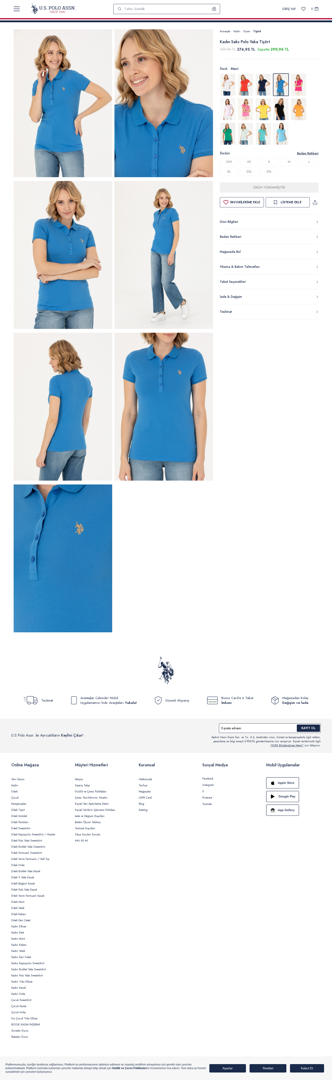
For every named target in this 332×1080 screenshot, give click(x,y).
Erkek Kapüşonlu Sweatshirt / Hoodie (33, 834)
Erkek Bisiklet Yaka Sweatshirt (28, 847)
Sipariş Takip (82, 785)
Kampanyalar (18, 804)
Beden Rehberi (307, 153)
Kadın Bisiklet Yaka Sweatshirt (28, 969)
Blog (141, 804)
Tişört (257, 31)
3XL (269, 171)
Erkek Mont (17, 902)
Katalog (143, 810)
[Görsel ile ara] (214, 9)
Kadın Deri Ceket (21, 957)
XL (229, 171)
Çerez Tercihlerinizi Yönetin (91, 798)
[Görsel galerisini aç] (63, 104)
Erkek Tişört (18, 810)
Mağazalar (145, 792)
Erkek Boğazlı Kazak (23, 883)
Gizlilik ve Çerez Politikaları (91, 792)
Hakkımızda (145, 779)
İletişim (79, 779)
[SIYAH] (281, 109)
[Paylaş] (315, 202)
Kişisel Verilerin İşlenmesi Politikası (95, 810)
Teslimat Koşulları (85, 828)
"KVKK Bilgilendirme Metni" (287, 745)
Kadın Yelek (18, 951)
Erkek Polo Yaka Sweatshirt (26, 841)
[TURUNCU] (299, 109)
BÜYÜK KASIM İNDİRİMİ (25, 1025)
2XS (229, 161)
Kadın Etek (17, 933)
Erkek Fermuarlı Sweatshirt (26, 853)
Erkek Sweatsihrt (20, 828)
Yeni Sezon (18, 779)
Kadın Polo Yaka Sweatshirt (27, 975)
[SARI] (263, 109)
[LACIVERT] (263, 84)
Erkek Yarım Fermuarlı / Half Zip (30, 859)
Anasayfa (225, 31)
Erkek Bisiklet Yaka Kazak (25, 871)
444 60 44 (81, 841)
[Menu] (17, 8)
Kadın (236, 31)
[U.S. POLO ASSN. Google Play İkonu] (293, 796)
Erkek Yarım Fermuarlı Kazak (27, 896)
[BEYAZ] (228, 84)
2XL (249, 171)
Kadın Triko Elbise (21, 982)
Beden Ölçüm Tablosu (88, 822)
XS (249, 161)
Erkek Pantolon (19, 822)
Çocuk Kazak (18, 1006)
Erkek (14, 792)
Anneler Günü (19, 1031)
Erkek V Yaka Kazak (22, 877)
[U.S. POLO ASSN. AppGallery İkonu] (293, 810)
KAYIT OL (308, 728)
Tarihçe (143, 785)
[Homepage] (53, 9)
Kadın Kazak (18, 988)
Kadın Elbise (18, 926)
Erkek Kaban (18, 914)
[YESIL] (228, 133)
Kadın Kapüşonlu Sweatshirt (27, 963)
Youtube (207, 804)
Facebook (207, 778)
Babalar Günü (19, 1037)
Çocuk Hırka (18, 1012)
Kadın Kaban (19, 945)
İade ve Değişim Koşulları (89, 816)
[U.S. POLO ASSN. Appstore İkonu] (293, 783)
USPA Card (145, 798)
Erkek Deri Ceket (20, 920)
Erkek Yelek (17, 908)
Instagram (208, 785)
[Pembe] (245, 109)
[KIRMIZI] (245, 84)
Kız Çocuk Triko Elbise (24, 1018)
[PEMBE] (299, 84)
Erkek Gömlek (19, 816)
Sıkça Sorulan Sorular (87, 834)
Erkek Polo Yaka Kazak (24, 890)
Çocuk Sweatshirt (21, 1000)
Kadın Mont (18, 939)
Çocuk (15, 798)
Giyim (246, 31)
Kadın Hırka (18, 994)
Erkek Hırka (18, 865)
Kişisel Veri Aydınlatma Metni (92, 804)
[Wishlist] (303, 9)
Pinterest (207, 797)
